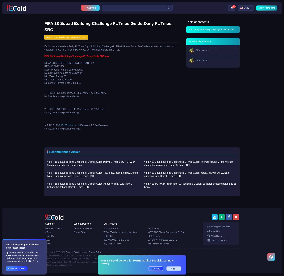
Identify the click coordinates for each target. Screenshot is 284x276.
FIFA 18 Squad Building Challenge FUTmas (66, 37)
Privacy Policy (80, 232)
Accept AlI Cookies (16, 268)
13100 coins (67, 125)
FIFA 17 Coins (202, 60)
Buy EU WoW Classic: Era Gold (162, 240)
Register (270, 8)
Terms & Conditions (83, 228)
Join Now (155, 269)
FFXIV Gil (108, 236)
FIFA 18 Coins (202, 50)
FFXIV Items (154, 236)
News (47, 244)
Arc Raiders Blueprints (158, 244)
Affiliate (48, 232)
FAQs (47, 240)
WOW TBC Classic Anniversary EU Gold (166, 232)
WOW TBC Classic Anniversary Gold (121, 232)
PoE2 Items (153, 228)
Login (261, 8)
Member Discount (53, 228)
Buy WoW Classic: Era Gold (116, 240)
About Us (49, 236)
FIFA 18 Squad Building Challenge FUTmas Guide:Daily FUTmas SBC (214, 29)
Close (173, 269)
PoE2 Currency (111, 228)
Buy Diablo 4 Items (112, 244)
